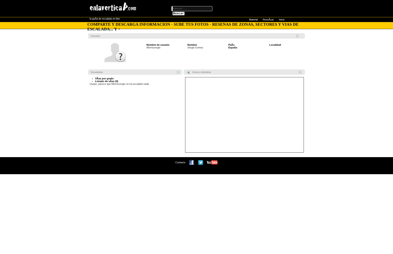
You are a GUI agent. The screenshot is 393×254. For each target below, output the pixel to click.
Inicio (282, 19)
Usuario (95, 36)
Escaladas (97, 72)
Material (253, 19)
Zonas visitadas (201, 72)
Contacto (180, 162)
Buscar (178, 13)
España (232, 47)
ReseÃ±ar (268, 19)
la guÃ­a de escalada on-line (105, 18)
